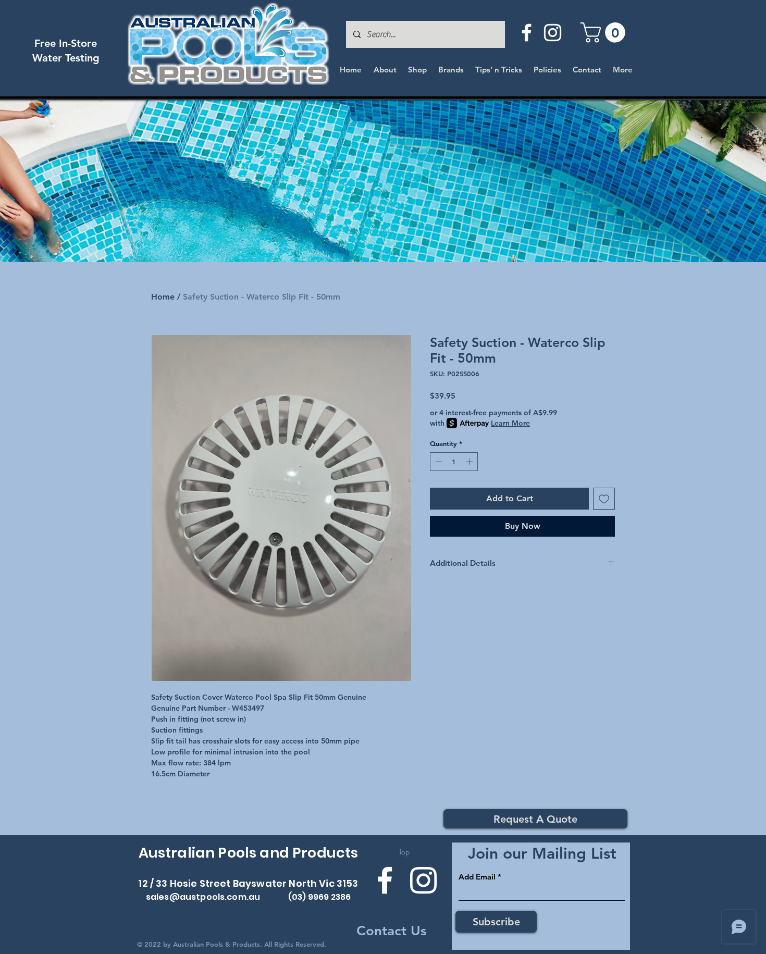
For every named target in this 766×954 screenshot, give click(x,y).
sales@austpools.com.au (203, 897)
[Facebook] (526, 32)
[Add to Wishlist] (604, 499)
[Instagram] (552, 32)
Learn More (510, 423)
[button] (605, 32)
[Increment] (470, 461)
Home (163, 297)
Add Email (477, 877)
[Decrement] (437, 461)
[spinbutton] (454, 461)
